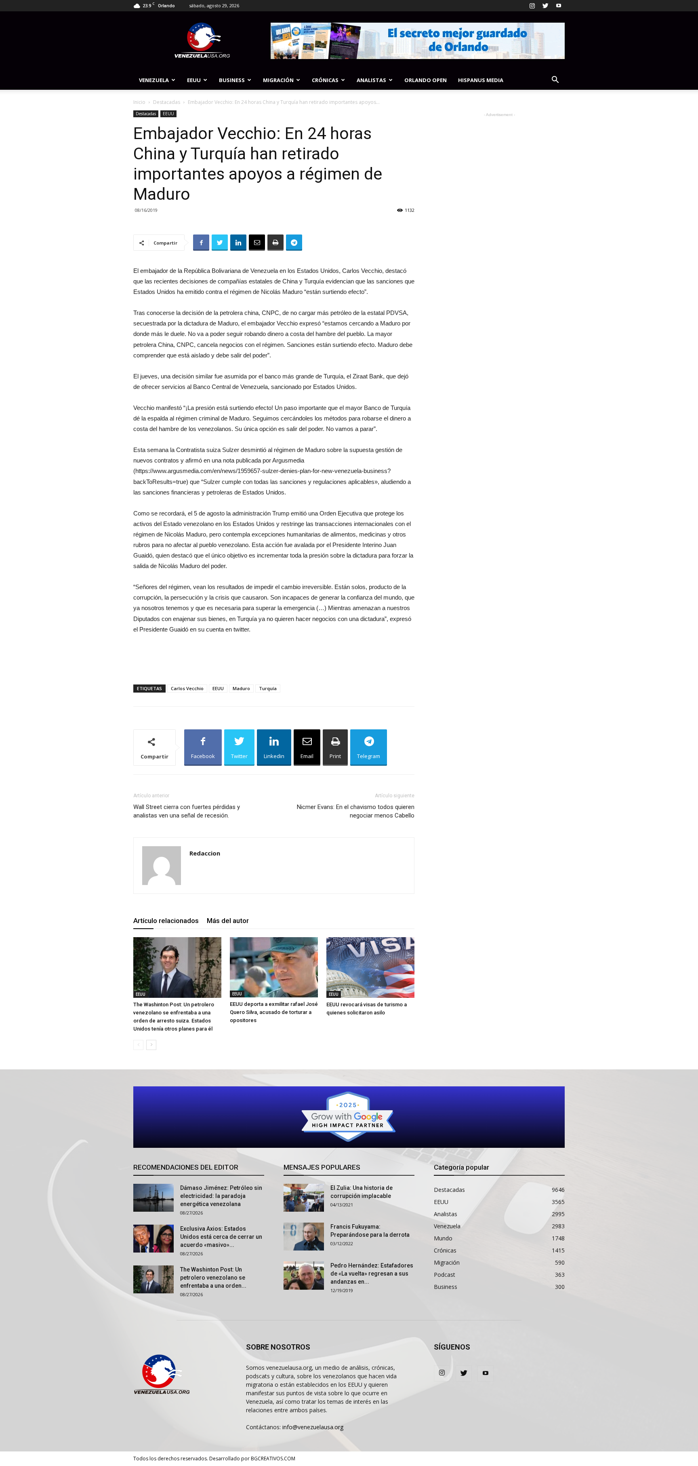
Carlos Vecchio (187, 688)
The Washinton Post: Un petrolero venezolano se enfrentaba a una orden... (213, 1277)
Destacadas (166, 102)
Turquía (268, 688)
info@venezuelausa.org (312, 1427)
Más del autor (228, 921)
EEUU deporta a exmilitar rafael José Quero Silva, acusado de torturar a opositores (274, 1012)
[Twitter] (545, 5)
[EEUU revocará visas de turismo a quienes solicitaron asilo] (370, 967)
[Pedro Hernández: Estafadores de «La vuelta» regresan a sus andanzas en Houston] (304, 1275)
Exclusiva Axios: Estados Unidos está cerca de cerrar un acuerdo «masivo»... (221, 1236)
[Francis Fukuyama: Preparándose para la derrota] (304, 1237)
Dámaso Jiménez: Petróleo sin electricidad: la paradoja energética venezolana (221, 1196)
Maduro (241, 688)
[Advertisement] (273, 657)
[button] (555, 80)
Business (232, 80)
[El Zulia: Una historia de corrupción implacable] (304, 1198)
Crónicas (325, 80)
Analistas (371, 80)
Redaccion (204, 853)
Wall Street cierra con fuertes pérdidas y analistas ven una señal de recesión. (186, 811)
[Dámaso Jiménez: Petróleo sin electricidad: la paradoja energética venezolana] (153, 1198)
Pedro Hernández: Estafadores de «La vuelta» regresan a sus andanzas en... (371, 1273)
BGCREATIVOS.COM (273, 1458)
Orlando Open (425, 80)
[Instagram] (532, 5)
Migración (278, 80)
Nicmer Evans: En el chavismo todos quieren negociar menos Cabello (355, 811)
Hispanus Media (480, 80)
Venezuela (154, 80)
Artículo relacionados (166, 921)
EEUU (194, 80)
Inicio (139, 102)
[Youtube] (559, 5)
